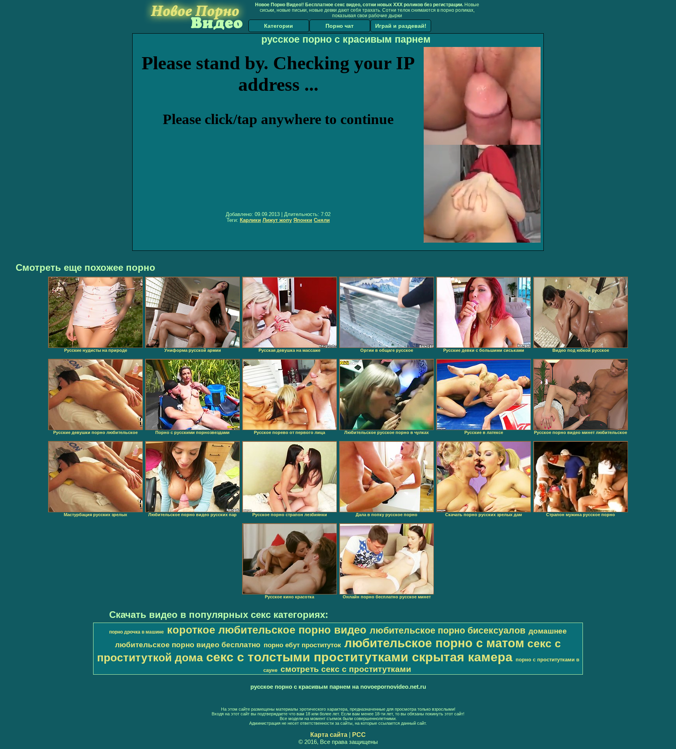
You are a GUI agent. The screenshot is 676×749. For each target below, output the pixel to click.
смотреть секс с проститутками (345, 669)
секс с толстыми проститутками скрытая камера (359, 657)
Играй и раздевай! (400, 26)
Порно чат (339, 26)
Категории (278, 26)
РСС (359, 734)
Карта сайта (328, 734)
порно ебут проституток (302, 645)
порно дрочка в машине (136, 632)
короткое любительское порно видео (267, 630)
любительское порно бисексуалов (447, 630)
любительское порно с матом (434, 643)
